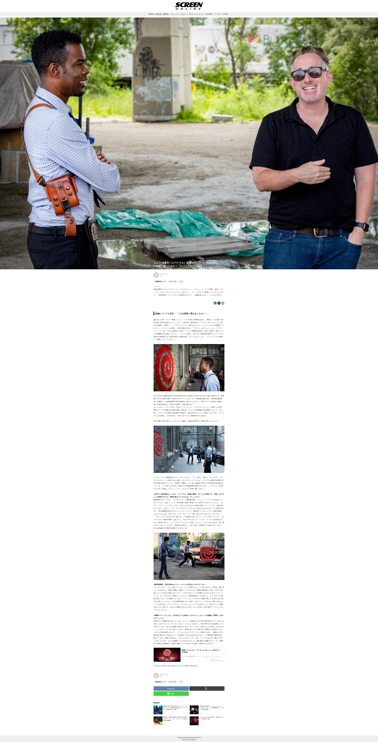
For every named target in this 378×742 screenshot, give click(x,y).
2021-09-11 (163, 274)
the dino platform (191, 739)
